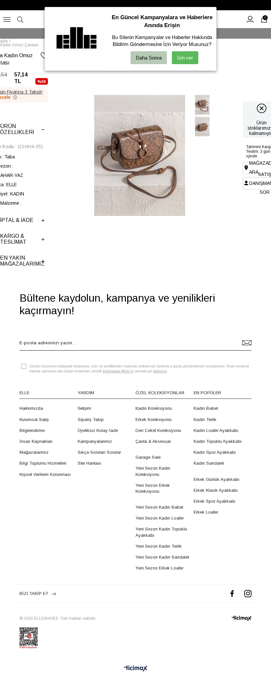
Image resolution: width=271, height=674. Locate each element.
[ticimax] (242, 618)
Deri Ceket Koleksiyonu (158, 430)
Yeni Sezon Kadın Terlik (159, 546)
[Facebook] (232, 593)
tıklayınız (160, 371)
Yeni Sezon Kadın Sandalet (162, 557)
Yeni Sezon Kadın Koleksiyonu (153, 471)
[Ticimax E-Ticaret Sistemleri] (135, 668)
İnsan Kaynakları (36, 441)
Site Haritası (89, 463)
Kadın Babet (206, 408)
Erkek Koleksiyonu (154, 419)
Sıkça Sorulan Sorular (99, 452)
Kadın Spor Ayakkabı (215, 452)
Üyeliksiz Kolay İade (98, 430)
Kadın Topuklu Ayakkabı (218, 441)
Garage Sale (148, 457)
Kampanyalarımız (95, 441)
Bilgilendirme (32, 430)
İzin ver (185, 58)
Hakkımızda (31, 408)
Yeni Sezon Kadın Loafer (160, 518)
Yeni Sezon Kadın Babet (159, 507)
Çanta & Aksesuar (153, 441)
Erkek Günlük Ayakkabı (216, 479)
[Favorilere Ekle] (44, 56)
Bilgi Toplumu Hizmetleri (42, 463)
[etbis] (28, 638)
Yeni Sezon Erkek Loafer (159, 568)
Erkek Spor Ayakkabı (214, 501)
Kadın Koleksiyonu (154, 408)
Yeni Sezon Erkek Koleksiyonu (153, 488)
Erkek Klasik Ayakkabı (216, 490)
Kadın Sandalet (209, 463)
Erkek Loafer (206, 512)
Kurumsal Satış (34, 419)
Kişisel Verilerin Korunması (45, 474)
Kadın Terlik (205, 419)
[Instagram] (248, 593)
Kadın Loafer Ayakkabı (216, 430)
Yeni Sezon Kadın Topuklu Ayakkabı (161, 532)
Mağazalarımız (34, 452)
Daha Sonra (149, 58)
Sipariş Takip (91, 419)
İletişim (84, 408)
